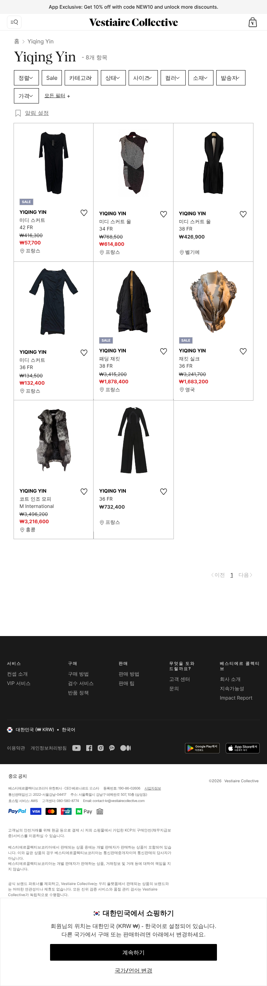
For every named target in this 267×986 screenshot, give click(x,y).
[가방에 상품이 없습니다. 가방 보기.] (253, 22)
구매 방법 (78, 674)
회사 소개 (230, 679)
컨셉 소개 (17, 674)
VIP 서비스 (19, 683)
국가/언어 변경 (133, 970)
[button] (253, 22)
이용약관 (16, 748)
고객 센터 (179, 679)
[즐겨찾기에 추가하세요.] (84, 213)
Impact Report (236, 698)
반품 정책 (78, 693)
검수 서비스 (81, 683)
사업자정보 (153, 788)
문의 (174, 689)
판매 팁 (127, 683)
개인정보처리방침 (49, 748)
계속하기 (133, 952)
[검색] (14, 22)
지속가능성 (232, 689)
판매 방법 (129, 674)
